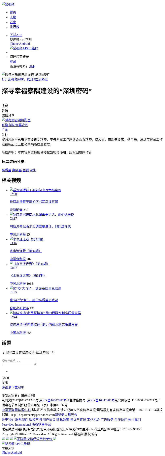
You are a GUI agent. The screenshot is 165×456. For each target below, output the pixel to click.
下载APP (16, 35)
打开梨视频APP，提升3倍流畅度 (25, 79)
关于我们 (8, 419)
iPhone (14, 43)
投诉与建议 (78, 419)
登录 (13, 61)
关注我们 (134, 419)
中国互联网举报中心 (16, 410)
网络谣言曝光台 (66, 415)
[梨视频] (8, 4)
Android (24, 43)
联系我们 (21, 419)
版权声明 (35, 419)
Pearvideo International (16, 424)
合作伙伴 (120, 419)
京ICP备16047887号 (101, 400)
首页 (13, 12)
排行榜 (14, 27)
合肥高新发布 (19, 308)
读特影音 (16, 210)
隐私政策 (62, 419)
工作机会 (93, 419)
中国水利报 (18, 234)
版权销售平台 (41, 424)
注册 (32, 66)
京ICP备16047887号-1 (54, 400)
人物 (13, 17)
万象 (13, 22)
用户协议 (49, 419)
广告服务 (107, 419)
